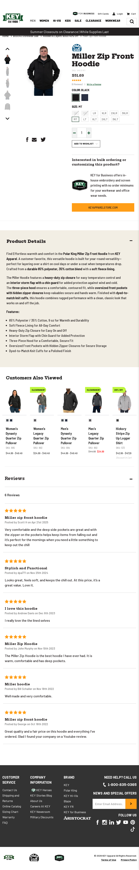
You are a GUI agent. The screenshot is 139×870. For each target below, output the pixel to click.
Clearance (93, 20)
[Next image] (7, 118)
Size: (77, 106)
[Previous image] (7, 49)
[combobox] (61, 809)
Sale (78, 20)
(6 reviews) (77, 84)
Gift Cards (103, 13)
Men (33, 20)
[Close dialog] (131, 740)
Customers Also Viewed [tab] (34, 377)
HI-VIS (57, 20)
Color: (80, 90)
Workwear (112, 20)
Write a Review (94, 84)
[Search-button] (131, 21)
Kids (68, 20)
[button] (68, 242)
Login (119, 13)
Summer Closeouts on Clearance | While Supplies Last (69, 32)
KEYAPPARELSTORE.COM (103, 207)
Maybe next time (91, 859)
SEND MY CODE (92, 829)
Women (44, 20)
